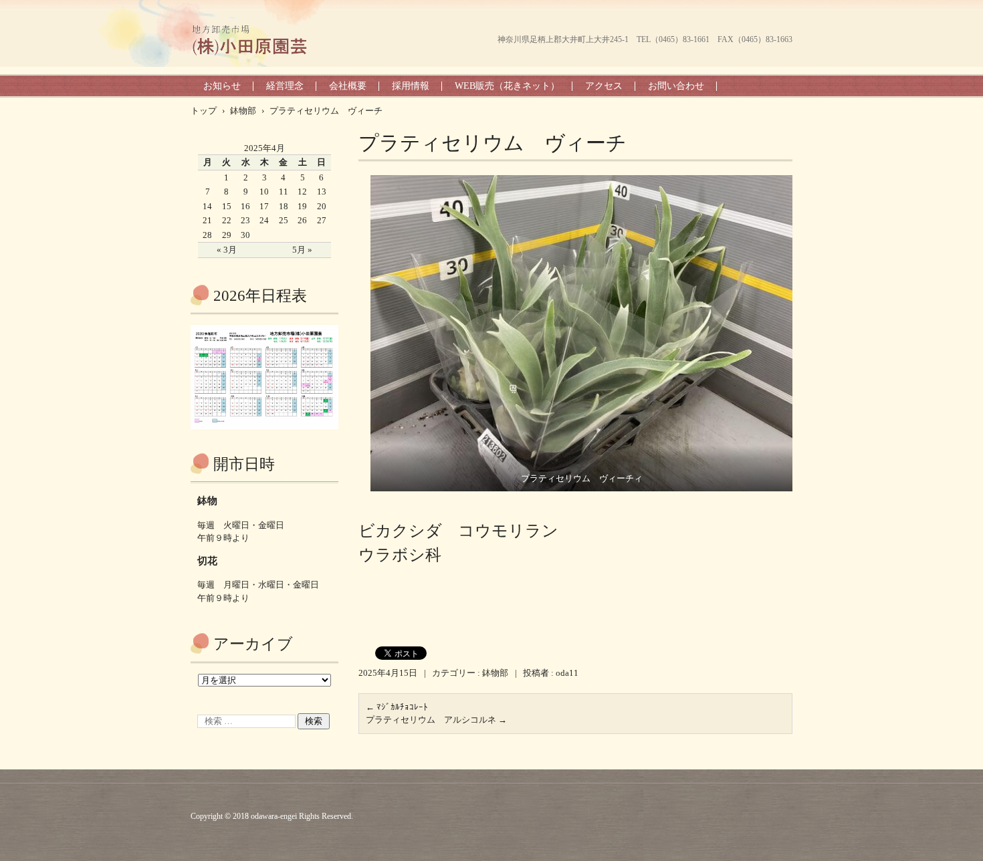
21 (207, 220)
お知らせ (222, 86)
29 (226, 235)
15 (226, 206)
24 (264, 220)
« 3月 (227, 250)
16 (245, 206)
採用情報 (410, 86)
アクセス (604, 86)
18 (283, 206)
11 (283, 192)
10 (264, 192)
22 (226, 220)
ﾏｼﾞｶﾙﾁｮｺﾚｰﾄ (397, 707)
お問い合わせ (676, 86)
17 (264, 206)
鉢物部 (495, 673)
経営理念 (285, 86)
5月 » (302, 250)
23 (245, 220)
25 (283, 220)
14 (207, 206)
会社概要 (347, 86)
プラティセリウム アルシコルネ (436, 720)
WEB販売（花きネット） (507, 86)
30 (245, 235)
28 (207, 235)
